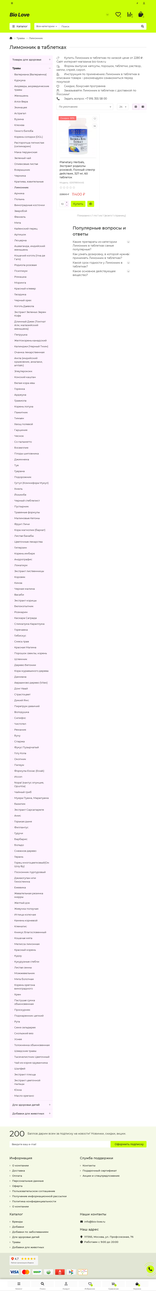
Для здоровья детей (26, 1104)
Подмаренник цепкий (29, 1015)
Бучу (17, 735)
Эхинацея (20, 107)
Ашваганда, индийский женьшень (29, 247)
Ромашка (20, 276)
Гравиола (20, 400)
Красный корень (25, 949)
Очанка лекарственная (29, 352)
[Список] (142, 107)
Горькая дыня (23, 821)
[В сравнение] (94, 126)
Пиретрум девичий (27, 706)
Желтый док (22, 902)
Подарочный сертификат (100, 1170)
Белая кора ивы (24, 382)
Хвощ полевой (23, 424)
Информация (21, 1158)
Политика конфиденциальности (34, 1201)
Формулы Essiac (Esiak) (29, 770)
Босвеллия (21, 447)
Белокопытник (23, 606)
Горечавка (21, 629)
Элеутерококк (23, 371)
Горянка (19, 388)
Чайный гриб (23, 792)
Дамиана (20, 676)
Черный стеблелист (27, 500)
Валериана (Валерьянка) (30, 74)
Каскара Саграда (25, 617)
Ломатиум (21, 565)
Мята (17, 222)
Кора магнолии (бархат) (29, 529)
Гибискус (20, 635)
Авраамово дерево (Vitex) (31, 682)
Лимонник (36, 38)
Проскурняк (22, 1009)
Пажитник (21, 412)
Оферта (17, 1185)
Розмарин (21, 612)
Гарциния (20, 429)
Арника (19, 193)
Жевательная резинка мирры (28, 895)
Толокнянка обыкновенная (32, 1045)
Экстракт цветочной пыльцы (27, 1082)
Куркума (19, 80)
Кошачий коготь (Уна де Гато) (29, 257)
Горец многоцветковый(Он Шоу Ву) (31, 864)
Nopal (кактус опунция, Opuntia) (29, 784)
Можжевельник (24, 973)
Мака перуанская (25, 152)
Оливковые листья (26, 163)
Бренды (17, 1221)
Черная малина (24, 588)
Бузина (19, 119)
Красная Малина (25, 647)
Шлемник (20, 659)
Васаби (19, 594)
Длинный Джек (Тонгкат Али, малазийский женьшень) (30, 325)
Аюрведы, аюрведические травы (31, 88)
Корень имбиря (24, 553)
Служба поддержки (96, 1158)
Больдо (19, 844)
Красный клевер (25, 288)
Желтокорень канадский (30, 340)
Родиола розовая (25, 264)
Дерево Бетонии (25, 664)
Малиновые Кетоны (27, 518)
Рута (17, 1021)
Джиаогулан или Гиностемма (25, 879)
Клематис (20, 926)
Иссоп (18, 776)
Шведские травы (25, 1050)
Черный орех (22, 300)
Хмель (18, 488)
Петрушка (20, 334)
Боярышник (22, 169)
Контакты (89, 1165)
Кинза (18, 582)
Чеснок (19, 435)
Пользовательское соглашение (33, 1191)
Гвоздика (20, 294)
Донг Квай (21, 688)
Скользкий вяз (23, 1033)
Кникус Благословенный (30, 932)
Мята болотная (24, 979)
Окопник (20, 759)
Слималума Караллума (29, 623)
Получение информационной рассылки (39, 1196)
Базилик (19, 803)
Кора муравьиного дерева (31, 670)
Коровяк (19, 576)
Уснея (18, 1039)
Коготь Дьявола (24, 306)
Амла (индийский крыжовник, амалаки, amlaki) (28, 362)
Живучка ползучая (26, 908)
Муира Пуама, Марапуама (31, 797)
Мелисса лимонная (27, 943)
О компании (20, 1165)
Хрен (17, 994)
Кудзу (18, 955)
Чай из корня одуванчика (31, 1062)
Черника (20, 175)
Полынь (19, 199)
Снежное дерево (25, 850)
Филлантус (21, 827)
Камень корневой (25, 920)
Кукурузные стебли (26, 961)
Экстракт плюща (25, 1074)
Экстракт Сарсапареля (29, 809)
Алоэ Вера (21, 101)
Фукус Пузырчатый (26, 747)
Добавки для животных (28, 1113)
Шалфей (19, 1068)
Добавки (18, 1226)
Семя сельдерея (25, 1027)
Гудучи (18, 833)
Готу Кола (20, 753)
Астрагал (20, 113)
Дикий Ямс (21, 700)
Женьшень (21, 95)
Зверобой (20, 210)
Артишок (20, 234)
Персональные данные (28, 1180)
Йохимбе (20, 494)
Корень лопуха (23, 406)
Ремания (20, 729)
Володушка (21, 711)
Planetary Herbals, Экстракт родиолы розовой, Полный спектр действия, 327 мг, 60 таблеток (77, 169)
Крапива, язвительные (29, 181)
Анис (17, 815)
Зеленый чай (22, 158)
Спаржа (19, 741)
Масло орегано (24, 1095)
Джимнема (21, 459)
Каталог (16, 1214)
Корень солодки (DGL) (28, 136)
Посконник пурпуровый (30, 872)
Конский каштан (25, 377)
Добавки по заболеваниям (30, 1231)
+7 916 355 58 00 (96, 98)
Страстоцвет (22, 694)
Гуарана (19, 471)
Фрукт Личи (22, 524)
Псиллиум (21, 270)
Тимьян (19, 418)
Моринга (20, 282)
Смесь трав (21, 641)
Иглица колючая (25, 914)
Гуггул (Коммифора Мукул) (31, 482)
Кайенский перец (25, 228)
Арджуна (20, 394)
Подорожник (22, 477)
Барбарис (20, 839)
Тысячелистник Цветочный (31, 1056)
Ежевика (20, 887)
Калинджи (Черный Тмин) (31, 346)
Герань (18, 856)
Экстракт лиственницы (29, 571)
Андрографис (23, 559)
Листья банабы (24, 535)
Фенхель (19, 216)
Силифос (20, 717)
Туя (16, 465)
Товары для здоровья (26, 59)
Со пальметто (23, 441)
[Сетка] (135, 107)
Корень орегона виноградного (24, 986)
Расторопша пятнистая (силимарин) (29, 144)
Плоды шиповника (26, 453)
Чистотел (20, 723)
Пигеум (19, 764)
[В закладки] (94, 118)
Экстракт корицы (25, 600)
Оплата (17, 1175)
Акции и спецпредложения (101, 1175)
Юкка (18, 1089)
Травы (21, 38)
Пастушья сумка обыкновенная (24, 1002)
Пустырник (21, 506)
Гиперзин (20, 547)
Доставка (18, 1170)
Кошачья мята (23, 938)
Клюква (19, 125)
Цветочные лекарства (28, 541)
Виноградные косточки (29, 205)
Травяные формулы (27, 512)
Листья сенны (23, 967)
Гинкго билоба (23, 130)
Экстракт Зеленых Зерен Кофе (30, 313)
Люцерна (20, 240)
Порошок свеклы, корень (30, 653)
